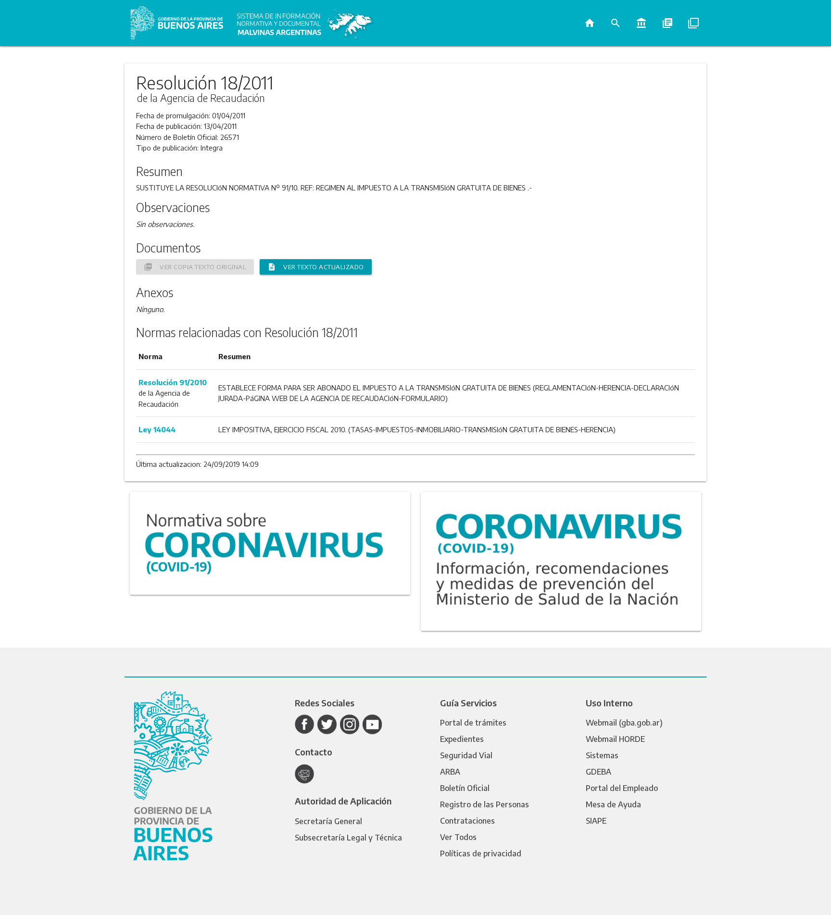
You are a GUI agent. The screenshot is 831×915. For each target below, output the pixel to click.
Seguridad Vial (466, 755)
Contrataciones (467, 821)
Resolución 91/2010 (172, 382)
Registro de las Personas (484, 804)
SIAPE (596, 821)
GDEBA (598, 772)
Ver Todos (458, 837)
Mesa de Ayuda (613, 804)
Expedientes (462, 739)
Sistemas (602, 755)
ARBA (450, 772)
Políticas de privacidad (480, 853)
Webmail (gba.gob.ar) (624, 722)
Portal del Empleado (622, 788)
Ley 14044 (157, 429)
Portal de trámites (473, 722)
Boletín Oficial (465, 788)
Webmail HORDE (615, 739)
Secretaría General (328, 821)
